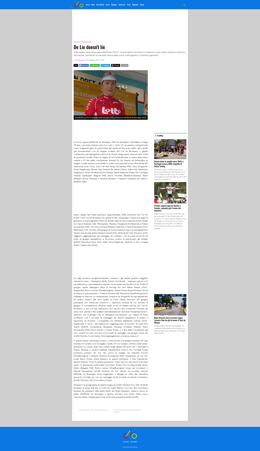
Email (125, 65)
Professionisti (86, 42)
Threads (116, 65)
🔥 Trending (158, 135)
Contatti (134, 442)
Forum (142, 4)
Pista (129, 4)
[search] (184, 4)
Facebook (85, 65)
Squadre (114, 4)
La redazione (79, 60)
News (93, 4)
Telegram (106, 65)
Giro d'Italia (100, 4)
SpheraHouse (133, 447)
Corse (108, 4)
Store (88, 4)
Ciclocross (121, 4)
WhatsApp (95, 65)
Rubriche (135, 4)
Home (76, 42)
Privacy (126, 442)
